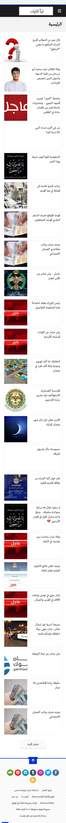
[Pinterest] (18, 772)
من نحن (14, 796)
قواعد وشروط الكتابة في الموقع (24, 803)
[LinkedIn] (25, 772)
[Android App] (10, 772)
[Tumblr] (33, 772)
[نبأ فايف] (36, 11)
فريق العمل (47, 790)
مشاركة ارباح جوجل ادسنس (26, 790)
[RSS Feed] (33, 780)
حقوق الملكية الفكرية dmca (43, 796)
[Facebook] (55, 772)
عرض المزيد (33, 744)
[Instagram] (40, 772)
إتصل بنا (25, 796)
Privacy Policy (47, 803)
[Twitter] (48, 772)
